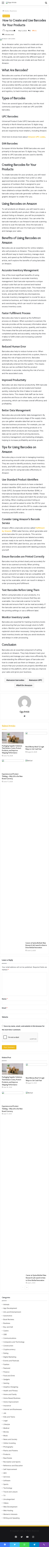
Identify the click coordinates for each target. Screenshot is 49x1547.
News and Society (10, 1439)
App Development (10, 1308)
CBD (5, 1334)
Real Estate (7, 1458)
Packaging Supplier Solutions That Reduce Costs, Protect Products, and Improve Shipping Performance (12, 749)
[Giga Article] (11, 3)
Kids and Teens (9, 1417)
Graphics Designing (10, 1387)
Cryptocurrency (9, 1349)
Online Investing (9, 1443)
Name (5, 999)
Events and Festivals (11, 1361)
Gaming (6, 1383)
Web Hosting (8, 1510)
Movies (6, 1432)
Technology (7, 1488)
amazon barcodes (16, 680)
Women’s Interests (10, 1514)
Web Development (10, 1507)
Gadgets (6, 1379)
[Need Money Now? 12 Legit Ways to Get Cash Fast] (36, 738)
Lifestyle (6, 1424)
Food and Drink (9, 1376)
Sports (5, 1484)
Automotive (7, 1316)
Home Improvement (11, 1402)
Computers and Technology (13, 1342)
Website (5, 1017)
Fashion (6, 1364)
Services (6, 1477)
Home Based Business (11, 1398)
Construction (8, 1346)
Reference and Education (13, 1466)
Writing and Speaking (11, 1518)
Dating (5, 1353)
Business (13, 11)
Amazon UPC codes (36, 137)
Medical (6, 1428)
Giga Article (9, 31)
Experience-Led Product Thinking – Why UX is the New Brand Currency (12, 776)
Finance (6, 1372)
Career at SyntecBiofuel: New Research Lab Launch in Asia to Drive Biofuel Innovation (36, 945)
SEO (5, 1473)
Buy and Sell (8, 1327)
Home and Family (10, 1394)
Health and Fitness (10, 1391)
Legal (5, 1421)
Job (4, 1413)
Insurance (7, 1406)
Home (6, 11)
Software (6, 1481)
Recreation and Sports (11, 1462)
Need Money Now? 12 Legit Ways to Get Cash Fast (34, 748)
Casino (6, 1331)
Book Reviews (8, 1319)
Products (6, 1454)
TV (4, 1495)
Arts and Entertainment (12, 1312)
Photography (8, 1447)
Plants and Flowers (10, 1451)
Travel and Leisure (10, 1492)
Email (4, 1008)
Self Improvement (10, 1469)
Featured (6, 1368)
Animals (6, 1304)
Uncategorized (9, 1499)
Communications (9, 1338)
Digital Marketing (9, 1357)
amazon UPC (36, 680)
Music (5, 1436)
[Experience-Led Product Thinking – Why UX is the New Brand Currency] (13, 765)
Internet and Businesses (12, 1409)
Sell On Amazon (24, 685)
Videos (5, 1503)
